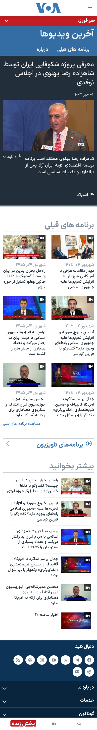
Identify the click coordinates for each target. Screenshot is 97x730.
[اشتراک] (77, 671)
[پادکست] (89, 671)
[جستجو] (79, 724)
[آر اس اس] (18, 660)
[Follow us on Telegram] (77, 660)
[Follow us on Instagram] (42, 660)
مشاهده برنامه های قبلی (21, 423)
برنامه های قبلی (73, 49)
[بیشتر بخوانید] (48, 21)
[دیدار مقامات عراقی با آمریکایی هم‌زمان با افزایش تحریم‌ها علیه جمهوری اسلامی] (72, 247)
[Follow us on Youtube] (53, 660)
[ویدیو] (54, 724)
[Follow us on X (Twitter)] (65, 660)
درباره (42, 49)
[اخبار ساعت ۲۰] (76, 620)
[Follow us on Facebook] (89, 660)
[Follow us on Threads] (30, 660)
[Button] (85, 196)
